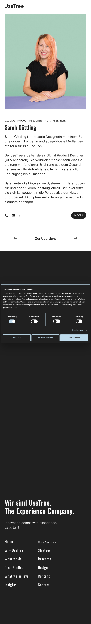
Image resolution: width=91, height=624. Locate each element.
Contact (44, 585)
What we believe (17, 576)
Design (43, 567)
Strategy (44, 550)
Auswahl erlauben (45, 338)
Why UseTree (14, 550)
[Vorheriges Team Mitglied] (15, 238)
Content (44, 576)
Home (9, 541)
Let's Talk (78, 215)
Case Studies (14, 567)
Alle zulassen (74, 338)
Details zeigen (77, 330)
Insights (11, 585)
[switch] (34, 321)
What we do (13, 559)
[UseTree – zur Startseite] (14, 6)
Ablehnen (17, 338)
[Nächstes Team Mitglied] (76, 238)
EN (76, 6)
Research (44, 559)
